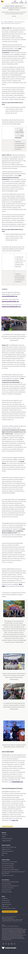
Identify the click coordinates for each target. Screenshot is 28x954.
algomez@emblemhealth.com (10, 301)
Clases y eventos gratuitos (7, 851)
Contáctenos (4, 898)
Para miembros (5, 880)
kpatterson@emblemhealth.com (11, 306)
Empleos (4, 836)
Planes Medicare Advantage (8, 863)
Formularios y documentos (7, 888)
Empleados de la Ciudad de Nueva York (10, 886)
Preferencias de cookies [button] (17, 920)
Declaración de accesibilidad (7, 918)
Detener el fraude (19, 919)
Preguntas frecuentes (6, 904)
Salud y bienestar (6, 845)
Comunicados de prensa (7, 838)
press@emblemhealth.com (9, 296)
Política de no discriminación (10, 916)
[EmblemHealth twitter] (11, 944)
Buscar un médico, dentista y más (9, 847)
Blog (3, 855)
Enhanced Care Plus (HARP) (8, 867)
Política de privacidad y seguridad (8, 919)
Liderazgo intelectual (6, 840)
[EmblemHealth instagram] (6, 944)
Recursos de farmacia (6, 890)
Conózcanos (4, 834)
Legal (3, 916)
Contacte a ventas (6, 900)
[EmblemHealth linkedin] (9, 944)
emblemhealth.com (17, 782)
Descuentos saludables (7, 892)
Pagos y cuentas (5, 906)
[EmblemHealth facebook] (3, 944)
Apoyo (3, 896)
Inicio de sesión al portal (9, 911)
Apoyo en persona (6, 902)
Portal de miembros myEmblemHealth (10, 882)
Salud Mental (4, 853)
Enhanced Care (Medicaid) (7, 865)
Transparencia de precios (7, 920)
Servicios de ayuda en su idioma (8, 908)
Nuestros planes (6, 859)
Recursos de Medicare (6, 884)
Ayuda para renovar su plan (8, 875)
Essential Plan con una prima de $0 (9, 861)
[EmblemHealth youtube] (14, 944)
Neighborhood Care (6, 849)
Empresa (4, 832)
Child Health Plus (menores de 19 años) (10, 869)
